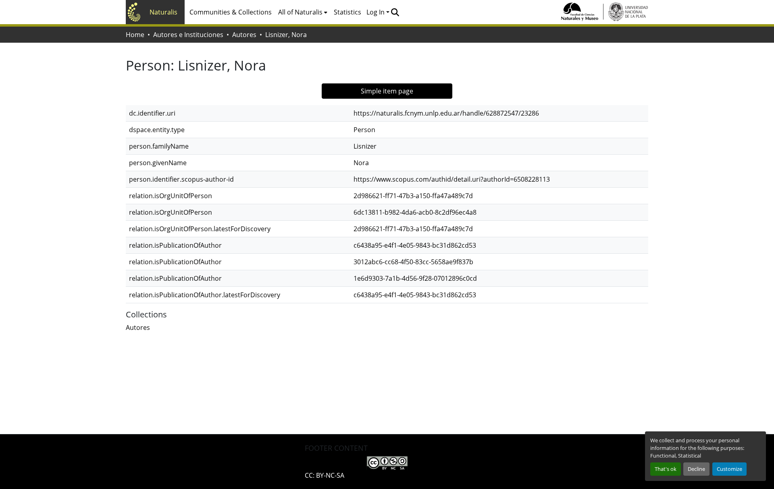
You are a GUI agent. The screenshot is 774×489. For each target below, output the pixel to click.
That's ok (665, 468)
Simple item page (387, 91)
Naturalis (163, 12)
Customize (729, 468)
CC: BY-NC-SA (324, 475)
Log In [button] (376, 12)
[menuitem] (302, 12)
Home (135, 34)
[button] (395, 12)
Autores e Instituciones (188, 34)
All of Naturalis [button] (300, 12)
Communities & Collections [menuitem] (230, 12)
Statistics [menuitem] (347, 12)
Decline (696, 468)
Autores (244, 34)
